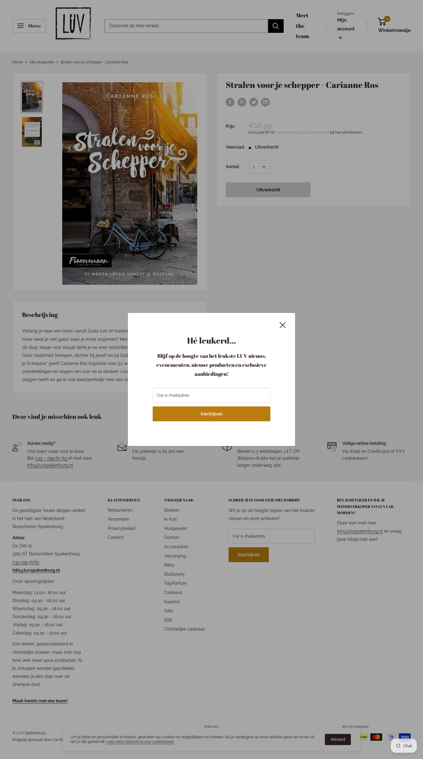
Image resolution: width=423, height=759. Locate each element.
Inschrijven (211, 413)
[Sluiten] (283, 324)
